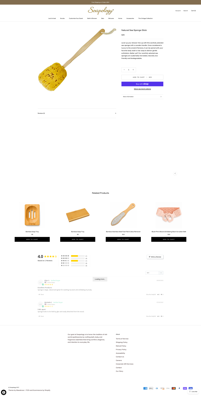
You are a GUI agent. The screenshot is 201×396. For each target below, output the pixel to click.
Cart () (193, 10)
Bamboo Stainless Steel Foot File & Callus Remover (123, 232)
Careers (119, 360)
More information (128, 96)
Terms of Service (122, 339)
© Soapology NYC (13, 387)
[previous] (6, 219)
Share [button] (42, 294)
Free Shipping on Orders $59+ (101, 2)
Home (120, 18)
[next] (194, 219)
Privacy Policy (121, 349)
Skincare (111, 18)
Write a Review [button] (156, 257)
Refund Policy (121, 346)
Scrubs (62, 18)
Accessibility (120, 353)
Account (178, 10)
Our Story (119, 371)
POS (27, 390)
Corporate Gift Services (124, 364)
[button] (158, 294)
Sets (102, 18)
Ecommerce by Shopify (41, 390)
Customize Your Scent (76, 18)
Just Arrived (52, 18)
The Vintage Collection (145, 18)
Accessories (130, 18)
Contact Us (120, 357)
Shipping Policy (121, 342)
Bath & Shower (92, 18)
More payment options (142, 89)
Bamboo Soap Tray (32, 232)
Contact (119, 368)
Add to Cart (32, 239)
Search (186, 10)
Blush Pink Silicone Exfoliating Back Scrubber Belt (169, 232)
